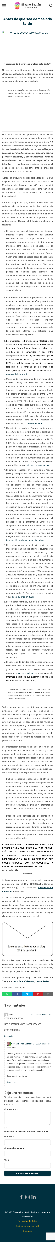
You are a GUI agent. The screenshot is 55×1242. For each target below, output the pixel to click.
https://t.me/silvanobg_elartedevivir (31, 981)
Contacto (27, 1231)
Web (6, 1160)
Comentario (11, 1109)
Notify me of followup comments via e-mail (26, 1131)
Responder (8, 1036)
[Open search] (51, 5)
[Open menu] (4, 5)
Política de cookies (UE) (27, 1226)
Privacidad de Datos (27, 1221)
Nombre (9, 1136)
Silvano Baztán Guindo (21, 1044)
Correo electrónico (14, 1148)
